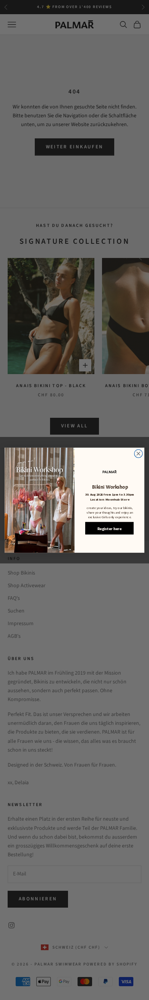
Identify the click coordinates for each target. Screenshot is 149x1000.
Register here (109, 527)
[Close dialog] (138, 453)
